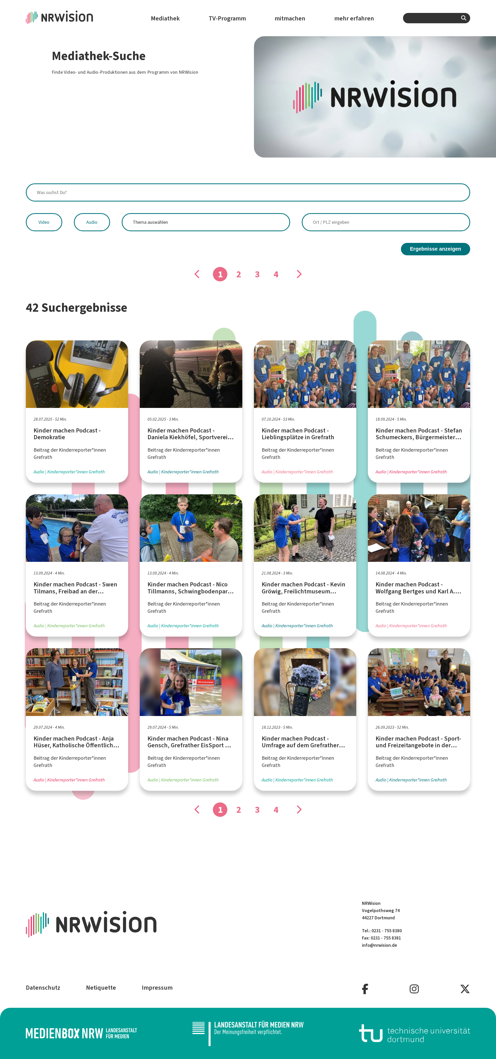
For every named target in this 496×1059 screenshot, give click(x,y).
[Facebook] (365, 989)
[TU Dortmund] (414, 1033)
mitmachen (290, 18)
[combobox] (436, 18)
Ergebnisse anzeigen (435, 249)
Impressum (157, 987)
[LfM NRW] (248, 1033)
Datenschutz (43, 987)
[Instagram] (414, 989)
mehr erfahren (354, 18)
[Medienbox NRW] (81, 1033)
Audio (91, 222)
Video (43, 222)
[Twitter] (465, 989)
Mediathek (165, 18)
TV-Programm (227, 18)
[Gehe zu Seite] (298, 274)
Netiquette (101, 987)
